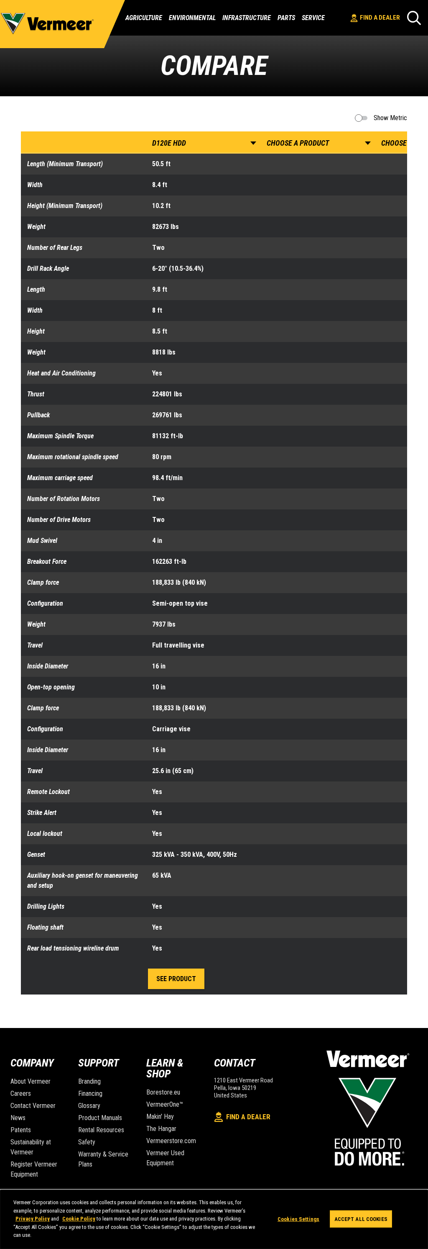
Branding (89, 1081)
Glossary (89, 1106)
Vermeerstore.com (171, 1141)
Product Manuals (100, 1118)
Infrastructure (246, 18)
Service (313, 18)
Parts (286, 18)
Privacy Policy (32, 1219)
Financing (90, 1093)
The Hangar (161, 1129)
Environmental (192, 18)
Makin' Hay (160, 1117)
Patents (20, 1130)
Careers (20, 1093)
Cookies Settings (298, 1219)
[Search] (414, 17)
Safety (86, 1142)
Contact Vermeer (33, 1106)
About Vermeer (30, 1081)
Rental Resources (101, 1130)
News (17, 1118)
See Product (176, 979)
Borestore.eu (163, 1092)
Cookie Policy (78, 1219)
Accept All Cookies (360, 1219)
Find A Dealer (380, 17)
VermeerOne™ (164, 1104)
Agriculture (143, 18)
